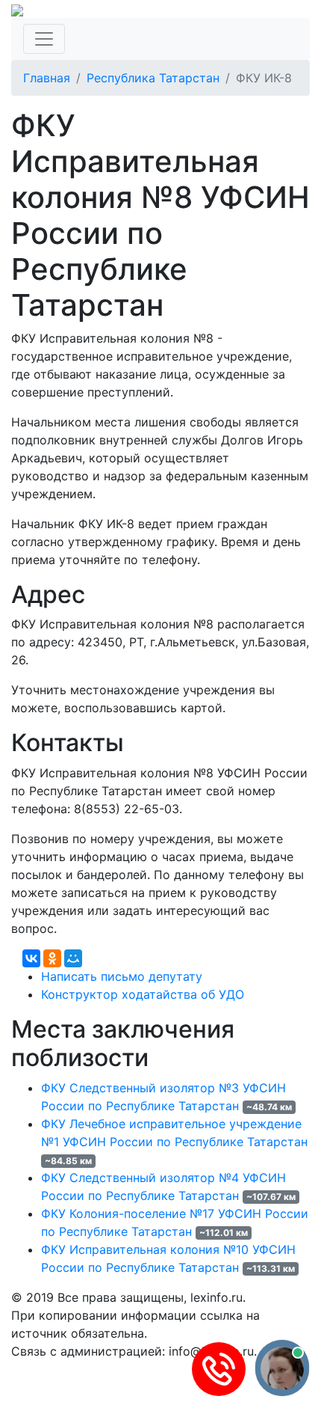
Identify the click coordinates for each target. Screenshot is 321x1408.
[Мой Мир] (73, 958)
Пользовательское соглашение (103, 1387)
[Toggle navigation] (44, 39)
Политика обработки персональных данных (140, 1369)
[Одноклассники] (52, 958)
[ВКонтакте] (31, 958)
